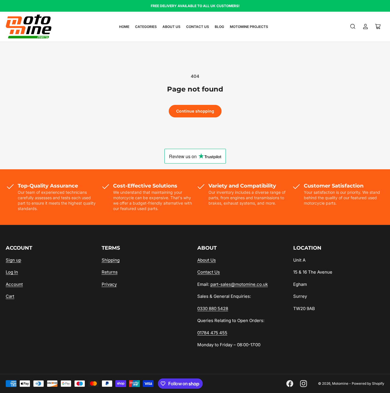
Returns (110, 272)
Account (14, 284)
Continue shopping (195, 111)
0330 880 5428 (212, 308)
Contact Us (197, 27)
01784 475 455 (212, 332)
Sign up (13, 260)
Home (124, 27)
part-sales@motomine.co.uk (239, 284)
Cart (10, 296)
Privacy (109, 284)
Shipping (111, 260)
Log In (12, 272)
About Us (171, 27)
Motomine (340, 383)
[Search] (353, 26)
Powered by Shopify (368, 383)
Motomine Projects (249, 27)
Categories (146, 27)
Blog (219, 27)
